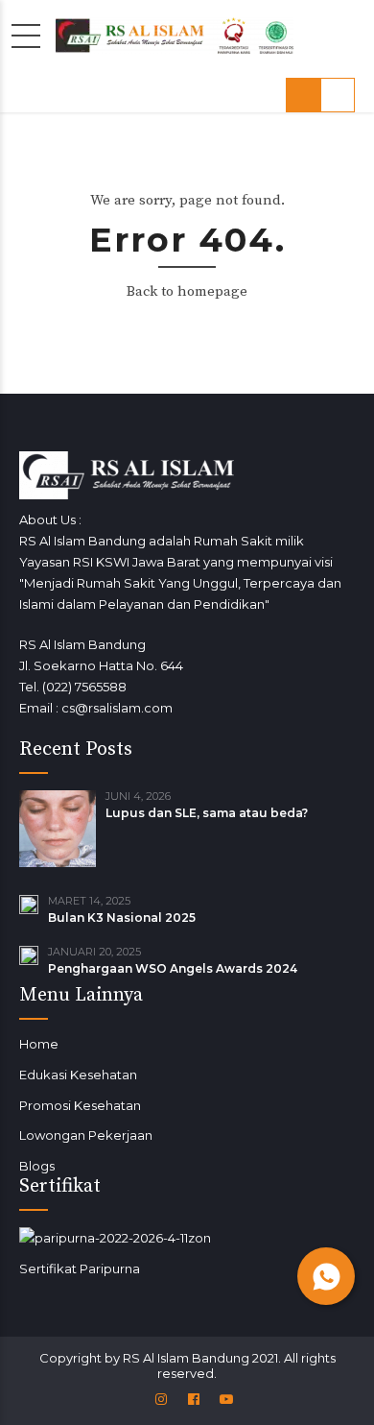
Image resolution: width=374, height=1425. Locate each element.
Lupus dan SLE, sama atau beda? (206, 813)
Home (38, 1043)
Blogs (37, 1165)
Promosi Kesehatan (80, 1105)
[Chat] (326, 1276)
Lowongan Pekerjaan (85, 1135)
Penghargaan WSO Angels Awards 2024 (172, 968)
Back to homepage (187, 291)
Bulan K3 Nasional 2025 (122, 917)
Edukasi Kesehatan (78, 1074)
